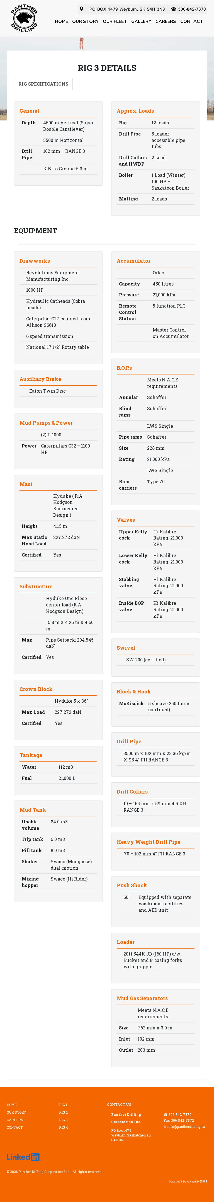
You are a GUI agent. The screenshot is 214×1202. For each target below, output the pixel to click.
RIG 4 (63, 1127)
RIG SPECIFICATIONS (43, 84)
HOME (61, 21)
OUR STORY (85, 21)
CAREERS (165, 21)
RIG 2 (63, 1112)
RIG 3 (63, 1120)
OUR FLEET (115, 21)
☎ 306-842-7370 (188, 9)
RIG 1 (63, 1104)
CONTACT (191, 21)
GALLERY (141, 21)
